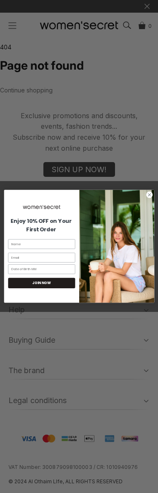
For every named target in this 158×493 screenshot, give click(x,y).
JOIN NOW (41, 283)
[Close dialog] (149, 195)
